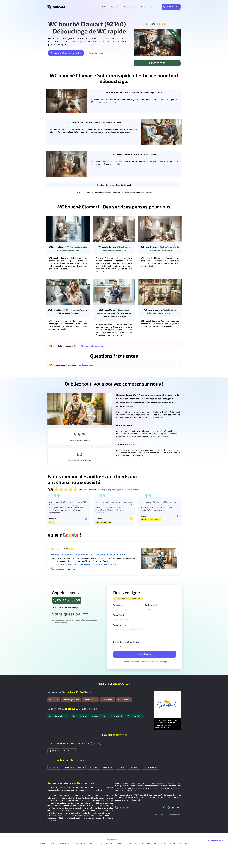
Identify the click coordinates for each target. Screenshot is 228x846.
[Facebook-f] (164, 807)
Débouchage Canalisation (82, 843)
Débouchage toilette (71, 700)
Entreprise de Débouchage (105, 843)
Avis (143, 7)
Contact (154, 7)
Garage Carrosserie (47, 843)
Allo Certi (59, 6)
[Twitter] (173, 807)
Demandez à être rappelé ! (93, 346)
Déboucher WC (124, 700)
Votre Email (118, 615)
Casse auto (184, 843)
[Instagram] (168, 807)
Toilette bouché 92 (79, 716)
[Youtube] (178, 807)
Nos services (129, 7)
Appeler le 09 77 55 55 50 (65, 570)
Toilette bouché (108, 700)
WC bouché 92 (116, 716)
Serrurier (173, 843)
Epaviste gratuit (64, 843)
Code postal (151, 605)
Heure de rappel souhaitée (126, 642)
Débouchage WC (90, 700)
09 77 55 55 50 (172, 6)
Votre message (120, 625)
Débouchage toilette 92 (58, 716)
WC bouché (53, 700)
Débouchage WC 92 (134, 716)
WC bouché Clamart (109, 7)
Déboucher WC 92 (99, 716)
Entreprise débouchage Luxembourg (152, 843)
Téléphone (118, 605)
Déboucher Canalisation (127, 843)
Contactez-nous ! (86, 365)
